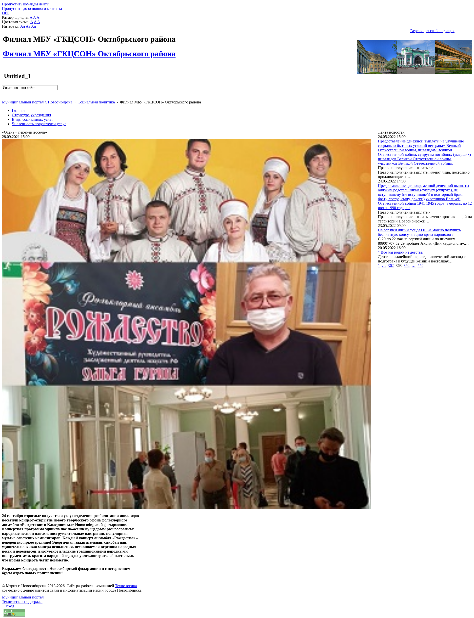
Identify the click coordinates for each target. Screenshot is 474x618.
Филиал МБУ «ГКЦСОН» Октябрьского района (89, 51)
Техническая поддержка (22, 601)
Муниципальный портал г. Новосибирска (37, 102)
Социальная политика (96, 102)
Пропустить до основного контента (32, 8)
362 (391, 265)
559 (420, 265)
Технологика (126, 586)
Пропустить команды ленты (25, 4)
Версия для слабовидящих (432, 31)
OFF (5, 13)
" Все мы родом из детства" (401, 252)
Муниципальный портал (23, 597)
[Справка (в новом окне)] (4, 97)
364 (407, 265)
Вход (10, 606)
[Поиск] (3, 92)
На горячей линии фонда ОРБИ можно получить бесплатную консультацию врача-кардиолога (419, 232)
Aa (22, 26)
